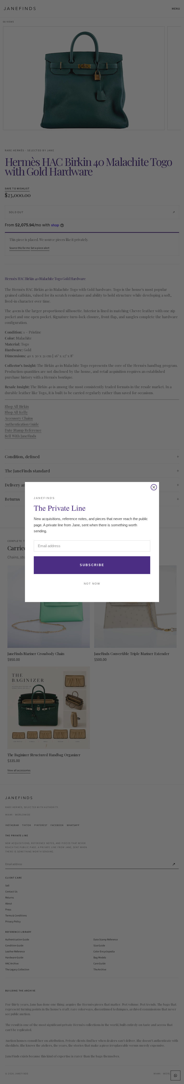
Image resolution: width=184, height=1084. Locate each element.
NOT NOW (92, 583)
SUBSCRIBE (92, 565)
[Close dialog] (154, 487)
